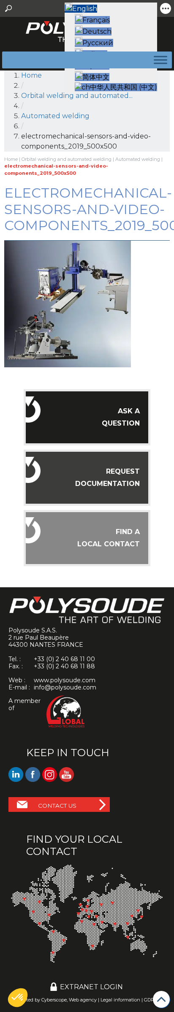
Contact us (57, 805)
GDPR (151, 1000)
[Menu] (158, 60)
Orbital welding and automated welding (66, 159)
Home (31, 75)
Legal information (120, 1000)
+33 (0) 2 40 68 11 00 (64, 659)
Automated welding (137, 159)
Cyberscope (54, 1000)
